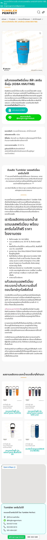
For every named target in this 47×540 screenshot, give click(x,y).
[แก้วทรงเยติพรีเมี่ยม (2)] (22, 51)
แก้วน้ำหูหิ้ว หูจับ (7, 405)
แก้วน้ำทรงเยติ (37, 19)
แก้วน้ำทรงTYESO (7, 408)
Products (12, 19)
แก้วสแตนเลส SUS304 (12, 309)
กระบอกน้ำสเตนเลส (24, 19)
